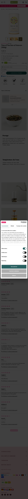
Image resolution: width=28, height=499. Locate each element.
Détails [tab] (12, 225)
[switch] (25, 253)
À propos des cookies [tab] (21, 225)
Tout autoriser (14, 266)
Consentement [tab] (4, 225)
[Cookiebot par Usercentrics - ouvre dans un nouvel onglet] (21, 222)
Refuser (14, 275)
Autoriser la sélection (14, 271)
